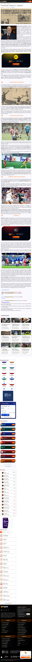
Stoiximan (25, 300)
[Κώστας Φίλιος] (3, 504)
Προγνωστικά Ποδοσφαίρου (22, 622)
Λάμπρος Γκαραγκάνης (6, 507)
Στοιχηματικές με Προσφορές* (6, 638)
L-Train (5, 494)
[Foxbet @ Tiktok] (8, 610)
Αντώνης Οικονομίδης (6, 497)
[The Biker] (3, 489)
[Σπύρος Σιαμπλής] (3, 479)
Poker (19, 645)
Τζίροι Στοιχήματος (4, 632)
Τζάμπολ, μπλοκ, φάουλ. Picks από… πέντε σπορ (26, 325)
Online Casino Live (20, 638)
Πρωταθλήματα (4, 627)
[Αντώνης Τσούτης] (3, 511)
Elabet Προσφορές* (4, 645)
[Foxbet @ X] (3, 610)
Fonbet (4, 442)
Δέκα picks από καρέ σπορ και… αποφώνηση (6, 325)
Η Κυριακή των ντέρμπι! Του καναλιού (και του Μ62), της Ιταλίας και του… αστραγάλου (26, 350)
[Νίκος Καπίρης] (3, 514)
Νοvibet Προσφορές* (5, 643)
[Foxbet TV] (27, 1)
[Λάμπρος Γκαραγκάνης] (3, 508)
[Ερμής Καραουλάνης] (3, 501)
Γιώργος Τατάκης (6, 475)
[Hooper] (3, 492)
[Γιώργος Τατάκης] (3, 476)
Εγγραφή (13, 424)
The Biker (5, 488)
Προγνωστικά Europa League (22, 632)
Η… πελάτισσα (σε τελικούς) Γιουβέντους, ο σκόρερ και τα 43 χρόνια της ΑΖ (5, 350)
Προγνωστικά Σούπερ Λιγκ (21, 627)
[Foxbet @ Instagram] (4, 610)
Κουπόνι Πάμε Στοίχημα (5, 624)
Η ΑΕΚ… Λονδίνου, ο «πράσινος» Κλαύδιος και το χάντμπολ (15, 350)
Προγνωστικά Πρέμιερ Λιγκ (21, 629)
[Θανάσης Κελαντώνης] (3, 485)
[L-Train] (3, 495)
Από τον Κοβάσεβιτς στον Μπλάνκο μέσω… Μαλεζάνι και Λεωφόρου (16, 337)
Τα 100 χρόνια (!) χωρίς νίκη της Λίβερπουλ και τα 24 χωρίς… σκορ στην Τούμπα (6, 337)
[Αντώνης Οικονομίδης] (3, 498)
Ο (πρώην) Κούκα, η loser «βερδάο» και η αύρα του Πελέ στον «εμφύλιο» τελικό (16, 325)
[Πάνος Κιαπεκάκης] (3, 482)
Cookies (29, 655)
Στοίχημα (5, 3)
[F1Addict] (3, 473)
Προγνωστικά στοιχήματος (5, 622)
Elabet (4, 433)
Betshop (19, 292)
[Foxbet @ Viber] (6, 610)
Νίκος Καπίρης (5, 513)
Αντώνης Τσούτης (6, 510)
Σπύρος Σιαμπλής (6, 478)
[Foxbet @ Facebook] (1, 610)
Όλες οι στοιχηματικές (7, 466)
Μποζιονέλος (9, 3)
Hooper (5, 491)
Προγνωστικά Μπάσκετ (21, 624)
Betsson (4, 460)
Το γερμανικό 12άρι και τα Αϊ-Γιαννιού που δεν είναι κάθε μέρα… (26, 337)
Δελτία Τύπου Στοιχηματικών (6, 640)
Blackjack (19, 643)
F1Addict (5, 472)
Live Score (3, 629)
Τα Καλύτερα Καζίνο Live (21, 640)
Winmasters (4, 451)
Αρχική (2, 3)
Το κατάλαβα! (25, 657)
